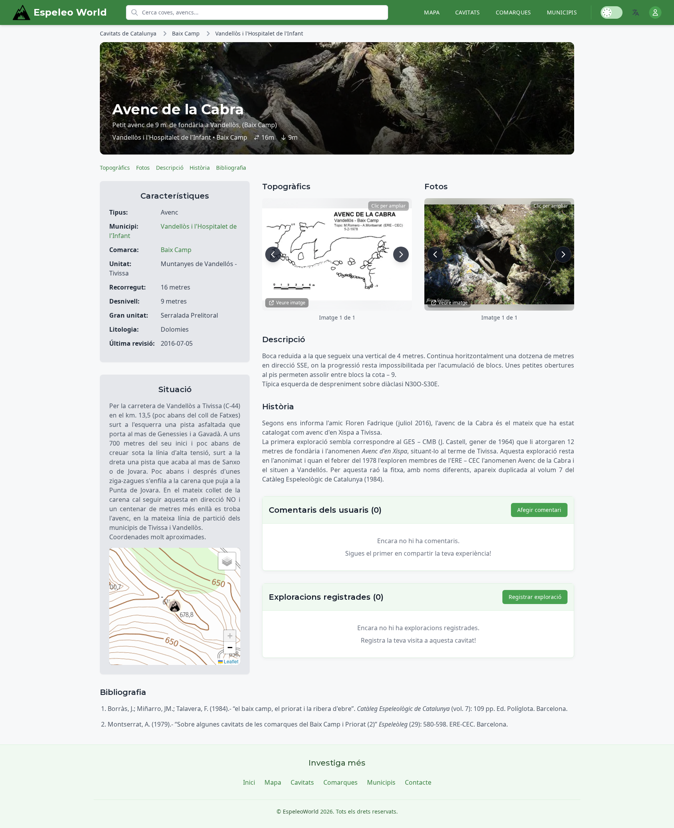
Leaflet (230, 661)
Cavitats (467, 12)
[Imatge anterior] (273, 254)
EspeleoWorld (301, 811)
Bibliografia (231, 167)
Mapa (431, 12)
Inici (249, 782)
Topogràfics (115, 167)
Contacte (418, 782)
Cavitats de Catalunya (128, 33)
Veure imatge (290, 302)
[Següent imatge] (401, 254)
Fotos (143, 167)
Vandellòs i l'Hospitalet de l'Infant (259, 33)
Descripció (169, 167)
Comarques (513, 12)
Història (200, 167)
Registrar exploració (535, 597)
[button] (175, 606)
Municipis (562, 12)
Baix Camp (186, 33)
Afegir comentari (539, 510)
